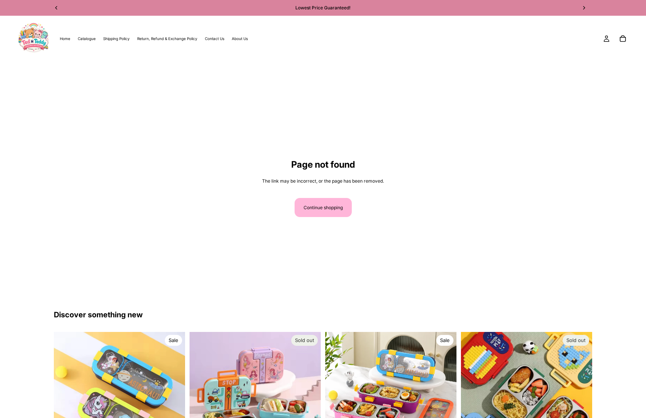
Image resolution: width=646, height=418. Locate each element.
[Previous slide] (201, 397)
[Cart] (623, 38)
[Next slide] (309, 397)
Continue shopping (323, 207)
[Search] (17, 72)
